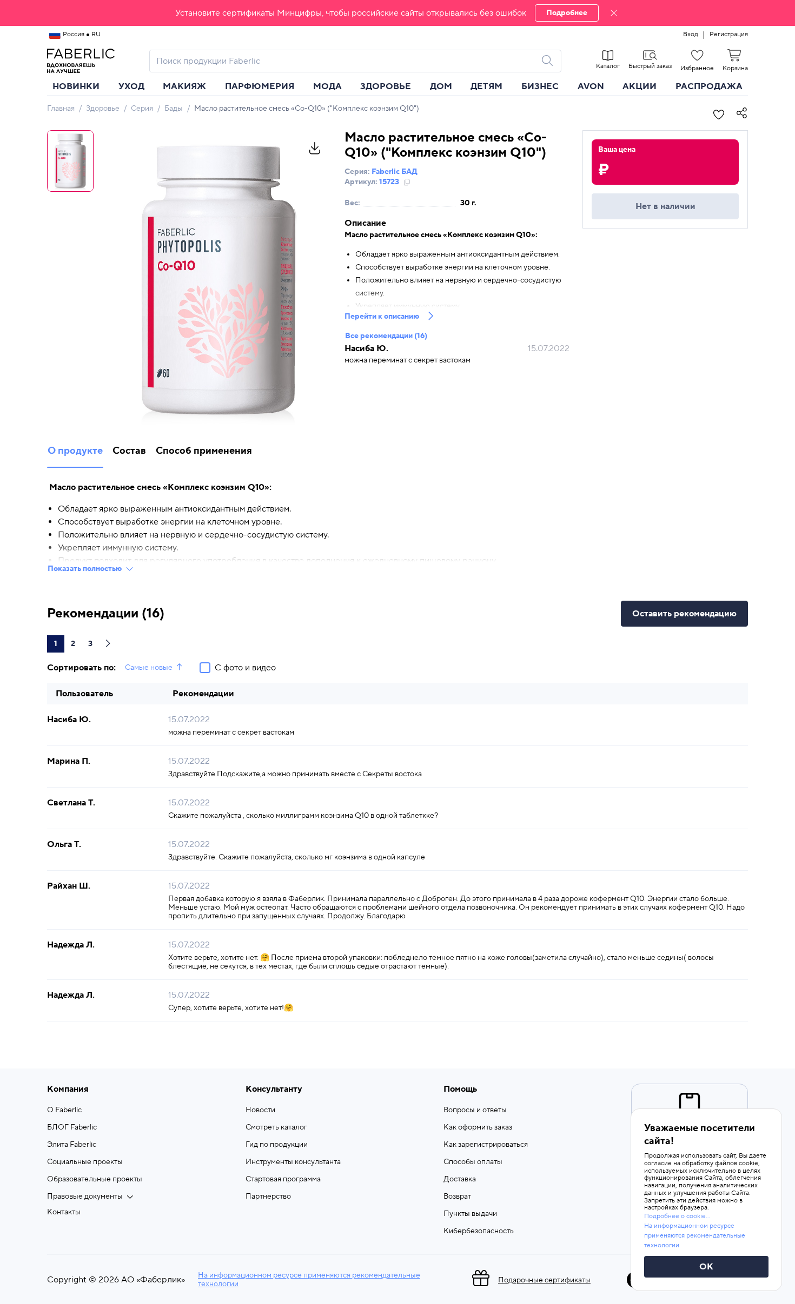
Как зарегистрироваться (485, 1145)
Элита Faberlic (71, 1145)
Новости (260, 1110)
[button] (397, 13)
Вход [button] (690, 34)
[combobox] (345, 61)
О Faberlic (64, 1110)
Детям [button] (486, 86)
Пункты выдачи (470, 1214)
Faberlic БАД (395, 172)
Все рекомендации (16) (386, 336)
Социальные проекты (85, 1162)
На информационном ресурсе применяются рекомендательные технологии (309, 1279)
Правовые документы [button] (85, 1196)
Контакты (64, 1212)
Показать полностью (85, 569)
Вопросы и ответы (475, 1110)
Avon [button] (591, 86)
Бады (173, 108)
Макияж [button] (184, 86)
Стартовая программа (283, 1179)
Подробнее (566, 13)
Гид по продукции (277, 1145)
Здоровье (103, 108)
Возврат (457, 1196)
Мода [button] (327, 86)
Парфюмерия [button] (259, 86)
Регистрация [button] (729, 34)
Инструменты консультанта (293, 1162)
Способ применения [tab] (204, 451)
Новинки (76, 86)
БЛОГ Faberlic (72, 1127)
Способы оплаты (472, 1162)
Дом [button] (441, 86)
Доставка (459, 1179)
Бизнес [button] (540, 86)
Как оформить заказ (477, 1127)
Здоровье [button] (385, 86)
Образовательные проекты (94, 1179)
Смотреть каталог (276, 1127)
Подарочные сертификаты (544, 1280)
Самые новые (149, 668)
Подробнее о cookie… (677, 1216)
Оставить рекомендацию (684, 613)
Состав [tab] (129, 451)
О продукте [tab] (75, 451)
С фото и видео (245, 667)
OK (706, 1266)
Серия (142, 108)
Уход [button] (131, 86)
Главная (61, 108)
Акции (639, 86)
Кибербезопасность (478, 1231)
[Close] (613, 12)
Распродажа (709, 86)
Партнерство (268, 1196)
